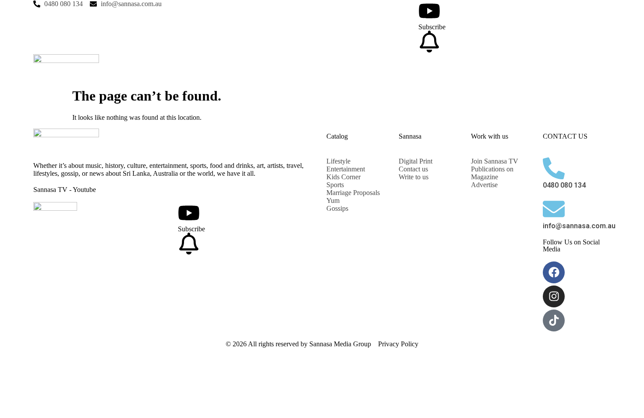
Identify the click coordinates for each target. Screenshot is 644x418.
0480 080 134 (564, 185)
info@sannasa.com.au (579, 226)
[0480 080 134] (554, 168)
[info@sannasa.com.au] (554, 209)
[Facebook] (554, 272)
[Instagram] (554, 296)
